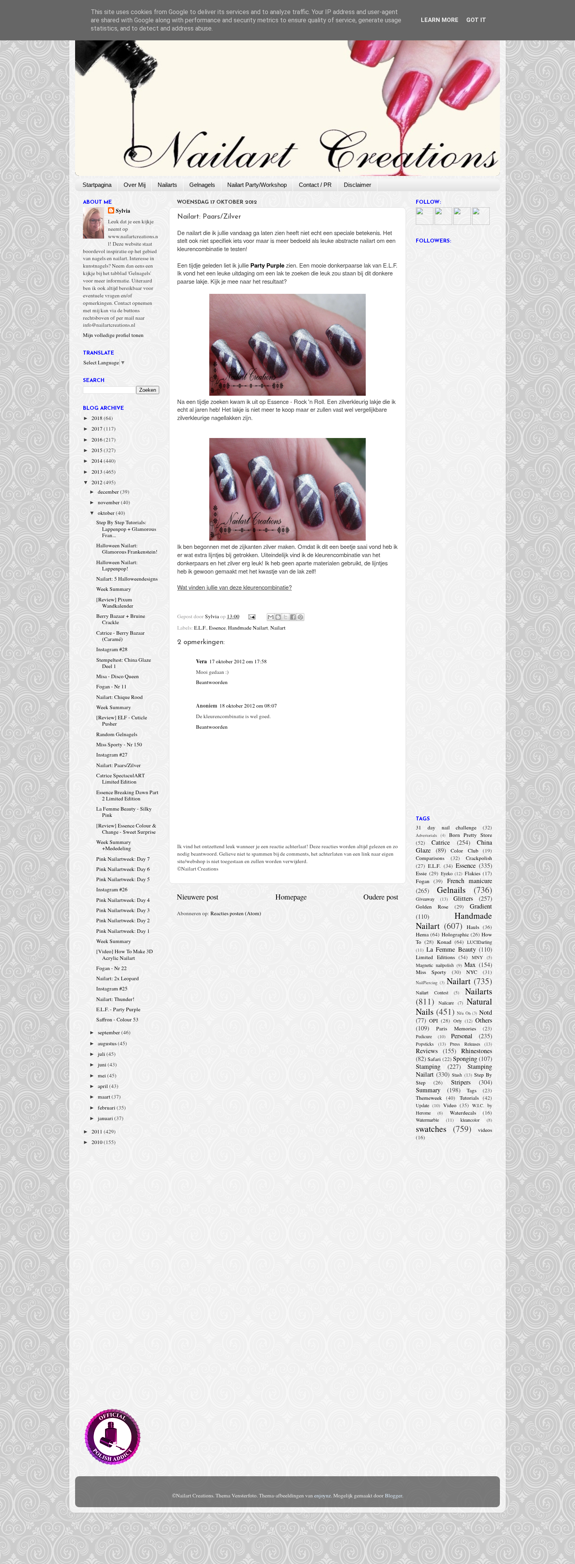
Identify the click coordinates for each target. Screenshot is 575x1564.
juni (103, 1064)
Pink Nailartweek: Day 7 (123, 858)
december (109, 491)
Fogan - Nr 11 (111, 686)
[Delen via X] (285, 617)
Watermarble (427, 1120)
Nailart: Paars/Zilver (118, 765)
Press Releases (465, 1044)
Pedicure (424, 1036)
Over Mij (135, 184)
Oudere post (380, 896)
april (103, 1086)
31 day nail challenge (446, 827)
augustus (108, 1043)
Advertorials (426, 835)
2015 (98, 450)
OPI (433, 1020)
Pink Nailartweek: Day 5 (123, 879)
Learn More (439, 20)
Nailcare (446, 1002)
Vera (201, 661)
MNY (477, 957)
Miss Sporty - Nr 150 (119, 744)
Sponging (465, 1058)
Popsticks (425, 1044)
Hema (422, 934)
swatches (431, 1128)
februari (107, 1107)
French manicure (469, 880)
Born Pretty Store (470, 834)
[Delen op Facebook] (293, 617)
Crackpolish (479, 858)
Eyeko (447, 873)
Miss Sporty (431, 972)
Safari (434, 1059)
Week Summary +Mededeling (113, 845)
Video (449, 1105)
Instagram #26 (112, 889)
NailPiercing (426, 982)
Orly (457, 1020)
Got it (476, 20)
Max (470, 964)
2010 (98, 1142)
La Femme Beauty (451, 949)
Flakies (472, 873)
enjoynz (322, 1495)
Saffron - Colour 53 (117, 1019)
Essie (421, 873)
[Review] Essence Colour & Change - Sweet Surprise (126, 828)
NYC (471, 972)
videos (485, 1129)
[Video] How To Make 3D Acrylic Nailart (124, 954)
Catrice (440, 842)
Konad (444, 941)
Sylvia (123, 211)
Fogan (422, 881)
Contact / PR (315, 184)
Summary (428, 1090)
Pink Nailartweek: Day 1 (123, 930)
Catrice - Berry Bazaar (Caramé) (120, 636)
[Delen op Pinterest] (300, 617)
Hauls (473, 926)
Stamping (428, 1066)
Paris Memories (456, 1028)
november (109, 502)
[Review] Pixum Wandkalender (114, 602)
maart (104, 1096)
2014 (98, 460)
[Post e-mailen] (251, 616)
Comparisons (430, 858)
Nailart (278, 627)
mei (102, 1075)
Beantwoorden (212, 682)
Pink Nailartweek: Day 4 (123, 899)
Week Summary (113, 588)
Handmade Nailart (248, 627)
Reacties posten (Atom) (235, 913)
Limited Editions (435, 957)
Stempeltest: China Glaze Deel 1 (123, 663)
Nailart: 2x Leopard (117, 978)
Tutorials (469, 1097)
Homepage (291, 896)
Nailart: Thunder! (115, 999)
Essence (217, 627)
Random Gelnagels (116, 734)
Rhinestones (476, 1050)
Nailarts (167, 184)
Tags (471, 1090)
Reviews (427, 1050)
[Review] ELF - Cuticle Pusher (121, 720)
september (109, 1032)
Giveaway (425, 899)
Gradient (481, 906)
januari (106, 1118)
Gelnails (451, 889)
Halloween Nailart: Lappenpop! (117, 565)
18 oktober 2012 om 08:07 (248, 705)
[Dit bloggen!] (278, 617)
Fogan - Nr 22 (111, 968)
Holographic (455, 934)
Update (422, 1105)
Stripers (461, 1082)
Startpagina (97, 184)
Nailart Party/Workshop (257, 184)
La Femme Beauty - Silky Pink (124, 811)
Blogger (393, 1495)
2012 (98, 482)
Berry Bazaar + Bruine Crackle (120, 619)
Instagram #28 (112, 649)
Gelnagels (202, 184)
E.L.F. (200, 627)
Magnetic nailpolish (435, 965)
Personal (462, 1036)
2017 (98, 428)
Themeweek (429, 1097)
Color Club (464, 850)
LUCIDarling (479, 942)
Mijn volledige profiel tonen (113, 335)
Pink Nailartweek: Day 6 (123, 869)
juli (102, 1053)
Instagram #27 (112, 754)
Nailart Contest (432, 992)
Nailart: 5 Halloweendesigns (127, 578)
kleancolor (470, 1120)
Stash (457, 1075)
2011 (98, 1131)
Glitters (463, 898)
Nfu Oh (464, 1013)
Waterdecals (463, 1112)
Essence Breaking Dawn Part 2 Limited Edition (127, 795)
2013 (98, 471)
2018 (98, 418)
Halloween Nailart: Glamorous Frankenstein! (127, 548)
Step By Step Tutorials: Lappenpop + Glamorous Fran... (126, 528)
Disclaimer (357, 184)
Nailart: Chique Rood (119, 697)
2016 (98, 439)
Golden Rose (432, 906)
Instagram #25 (112, 988)
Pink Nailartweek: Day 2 (123, 920)
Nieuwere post (197, 896)
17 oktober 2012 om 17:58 (238, 661)
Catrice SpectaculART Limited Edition (120, 778)
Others (483, 1020)
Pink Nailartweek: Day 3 (123, 910)
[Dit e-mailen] (271, 617)
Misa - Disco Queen (117, 676)
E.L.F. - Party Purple (118, 1009)
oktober (107, 512)
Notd (485, 1012)
